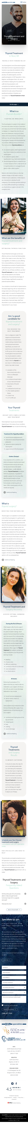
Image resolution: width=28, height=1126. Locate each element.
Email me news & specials (11, 1005)
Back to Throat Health (13, 909)
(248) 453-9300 (14, 1075)
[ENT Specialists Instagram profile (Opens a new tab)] (12, 1083)
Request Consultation (9, 1009)
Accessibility (14, 1099)
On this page (13, 104)
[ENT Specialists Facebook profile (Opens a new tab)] (16, 1083)
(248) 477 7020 (7, 1013)
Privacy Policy (20, 1097)
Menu (24, 2)
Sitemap (15, 1097)
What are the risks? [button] (7, 904)
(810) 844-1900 (14, 1064)
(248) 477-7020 (14, 1053)
